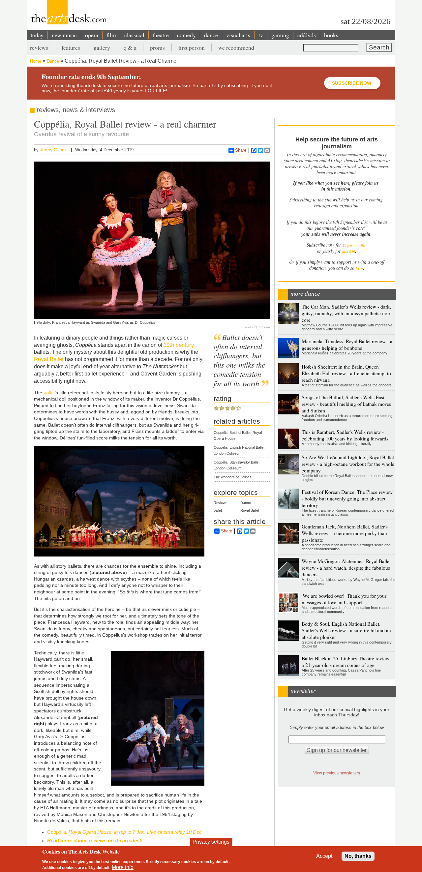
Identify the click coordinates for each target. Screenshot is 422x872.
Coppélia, (124, 832)
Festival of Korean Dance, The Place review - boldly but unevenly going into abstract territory (347, 498)
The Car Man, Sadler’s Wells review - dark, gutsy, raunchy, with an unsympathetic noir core (346, 313)
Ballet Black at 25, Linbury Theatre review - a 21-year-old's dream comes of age (347, 661)
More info (123, 867)
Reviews (220, 503)
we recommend (236, 47)
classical (134, 35)
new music (64, 35)
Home (35, 61)
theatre (161, 35)
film (111, 35)
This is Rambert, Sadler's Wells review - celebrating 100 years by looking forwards (345, 435)
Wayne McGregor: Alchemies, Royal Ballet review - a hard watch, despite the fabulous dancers (346, 568)
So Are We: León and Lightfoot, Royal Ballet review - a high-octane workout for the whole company (348, 464)
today (37, 35)
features (71, 47)
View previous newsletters (336, 773)
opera (91, 35)
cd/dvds (306, 35)
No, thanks (358, 856)
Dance (53, 61)
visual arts (238, 35)
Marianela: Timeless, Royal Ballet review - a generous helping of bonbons (347, 344)
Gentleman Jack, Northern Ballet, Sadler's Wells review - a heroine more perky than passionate (345, 533)
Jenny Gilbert (54, 149)
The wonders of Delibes (233, 477)
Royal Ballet (49, 359)
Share (240, 150)
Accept (324, 856)
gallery (102, 47)
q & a (130, 47)
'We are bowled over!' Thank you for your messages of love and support (344, 599)
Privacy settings (211, 842)
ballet (49, 392)
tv (260, 35)
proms (157, 47)
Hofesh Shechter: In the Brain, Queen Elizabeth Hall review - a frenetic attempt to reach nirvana (346, 373)
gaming (280, 35)
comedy (186, 35)
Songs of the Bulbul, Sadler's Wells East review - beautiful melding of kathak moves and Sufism (346, 404)
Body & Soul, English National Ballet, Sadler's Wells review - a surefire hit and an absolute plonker (346, 630)
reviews (39, 47)
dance (211, 35)
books (331, 35)
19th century (179, 345)
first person (191, 47)
